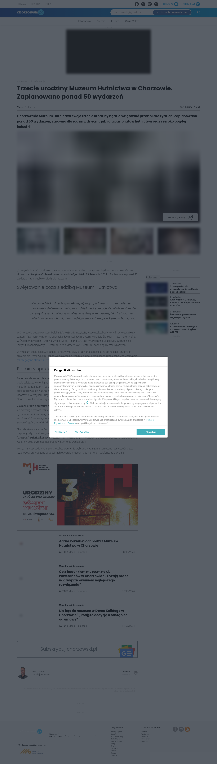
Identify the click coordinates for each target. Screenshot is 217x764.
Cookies (72, 423)
